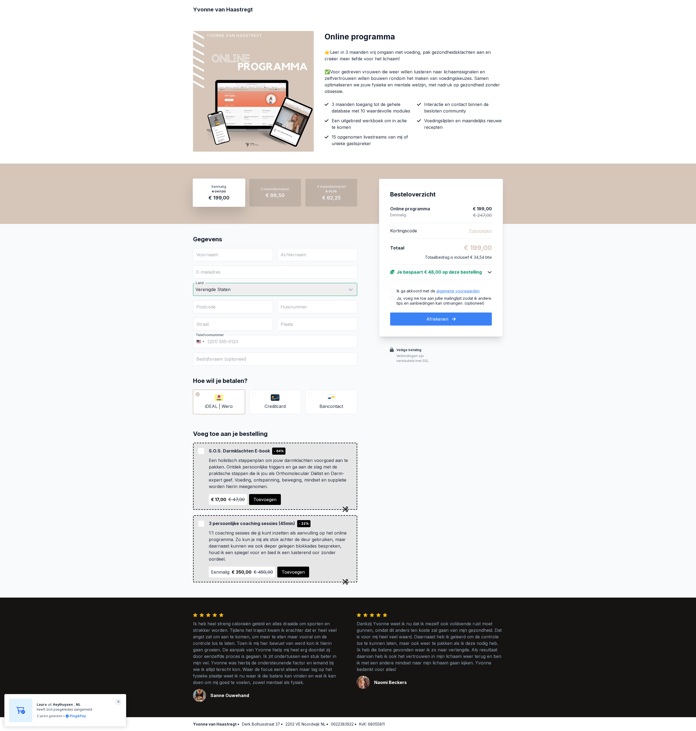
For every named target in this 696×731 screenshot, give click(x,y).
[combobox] (199, 341)
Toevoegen (264, 499)
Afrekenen (438, 319)
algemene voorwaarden (458, 291)
